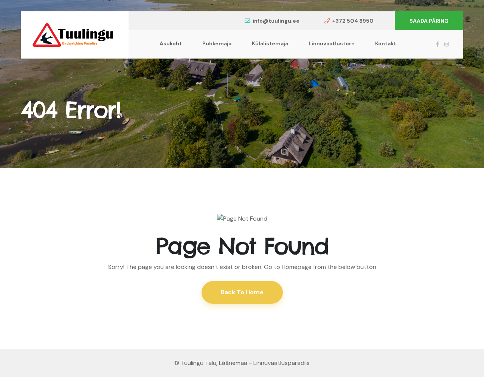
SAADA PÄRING (429, 20)
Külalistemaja (270, 43)
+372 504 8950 (353, 20)
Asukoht (171, 43)
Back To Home (242, 292)
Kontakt (385, 43)
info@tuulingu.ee (276, 20)
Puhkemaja (216, 43)
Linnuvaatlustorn (332, 43)
